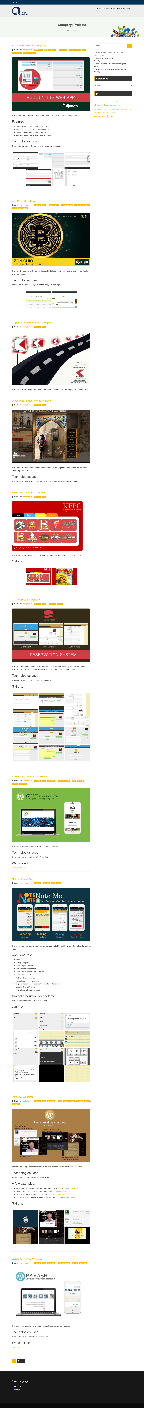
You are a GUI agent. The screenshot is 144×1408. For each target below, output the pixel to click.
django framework (74, 50)
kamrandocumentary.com (62, 1191)
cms (73, 781)
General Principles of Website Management (111, 69)
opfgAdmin (27, 50)
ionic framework (98, 109)
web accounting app (29, 53)
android (46, 883)
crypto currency (54, 205)
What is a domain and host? (105, 58)
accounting (63, 50)
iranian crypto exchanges (82, 205)
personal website (69, 1101)
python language (98, 112)
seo (104, 112)
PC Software (38, 50)
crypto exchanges (67, 205)
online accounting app (121, 109)
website (60, 604)
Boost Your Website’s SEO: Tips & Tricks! (110, 53)
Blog (113, 9)
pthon (14, 208)
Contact (126, 9)
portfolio (79, 1101)
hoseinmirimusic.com (59, 1194)
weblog (87, 1101)
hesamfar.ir (74, 1188)
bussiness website (64, 781)
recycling (80, 781)
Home (98, 9)
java (53, 883)
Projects (106, 9)
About (119, 9)
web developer (23, 208)
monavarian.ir (71, 1197)
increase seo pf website (125, 106)
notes (58, 883)
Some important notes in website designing (111, 63)
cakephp (52, 604)
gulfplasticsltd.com (19, 868)
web (54, 50)
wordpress (51, 781)
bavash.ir (15, 1347)
